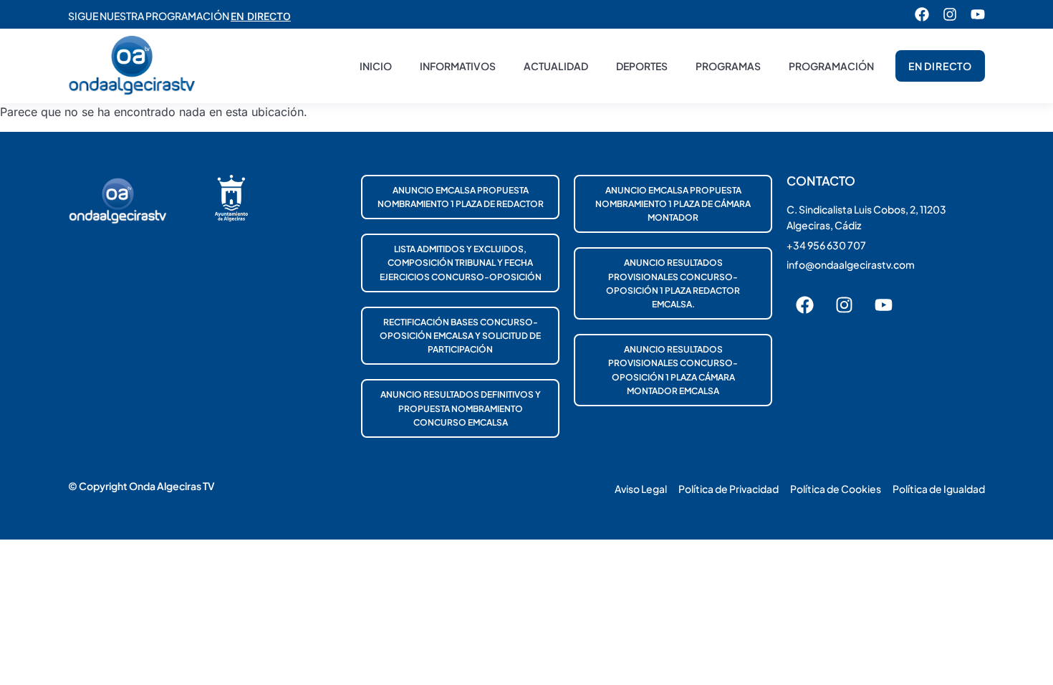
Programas (728, 65)
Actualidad (556, 65)
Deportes (642, 65)
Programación (831, 65)
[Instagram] (950, 14)
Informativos (458, 65)
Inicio (376, 65)
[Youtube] (978, 14)
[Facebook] (922, 14)
